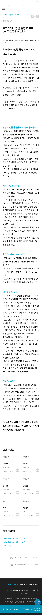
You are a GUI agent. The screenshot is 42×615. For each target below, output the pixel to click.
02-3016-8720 (8, 471)
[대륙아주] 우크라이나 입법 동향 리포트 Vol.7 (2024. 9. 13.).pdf (21, 41)
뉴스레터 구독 (37, 602)
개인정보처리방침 (18, 590)
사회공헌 (26, 590)
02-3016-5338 (8, 516)
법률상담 (16, 609)
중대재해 (26, 609)
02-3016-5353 (8, 493)
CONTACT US (25, 594)
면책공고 (9, 590)
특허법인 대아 (23, 585)
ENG (38, 2)
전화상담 (5, 609)
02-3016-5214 (28, 493)
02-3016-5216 (28, 471)
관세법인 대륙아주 (34, 585)
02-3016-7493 (28, 516)
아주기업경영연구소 (13, 585)
